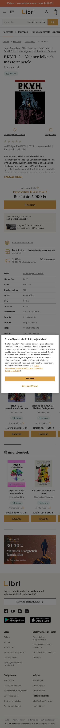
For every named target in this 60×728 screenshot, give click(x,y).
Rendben (30, 379)
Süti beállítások (30, 386)
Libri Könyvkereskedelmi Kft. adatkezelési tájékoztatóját (24, 368)
